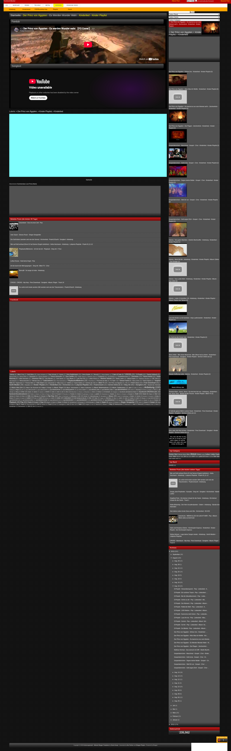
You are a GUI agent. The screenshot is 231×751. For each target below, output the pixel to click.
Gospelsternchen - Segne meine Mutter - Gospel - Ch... (192, 660)
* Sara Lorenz (136, 380)
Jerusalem (103, 396)
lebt (35, 398)
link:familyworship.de (80, 398)
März (174, 713)
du (67, 392)
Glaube (112, 394)
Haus (150, 394)
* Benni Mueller (86, 374)
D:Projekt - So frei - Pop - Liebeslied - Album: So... (190, 625)
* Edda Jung (80, 376)
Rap (41, 402)
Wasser (105, 404)
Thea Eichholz (31, 404)
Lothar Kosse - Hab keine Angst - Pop (22, 261)
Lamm (17, 398)
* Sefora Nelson (146, 380)
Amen (140, 387)
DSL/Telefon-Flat (221, 737)
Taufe (22, 404)
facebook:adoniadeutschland (128, 392)
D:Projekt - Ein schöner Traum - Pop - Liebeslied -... (191, 592)
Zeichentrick (21, 406)
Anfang (11, 389)
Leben (29, 398)
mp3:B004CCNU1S (96, 400)
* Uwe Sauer (40, 383)
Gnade (124, 394)
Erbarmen (87, 392)
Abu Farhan (130, 745)
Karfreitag (125, 396)
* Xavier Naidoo (77, 382)
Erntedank (107, 392)
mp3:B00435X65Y (68, 400)
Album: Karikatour (86, 387)
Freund (58, 394)
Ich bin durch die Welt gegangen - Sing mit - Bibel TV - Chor (29, 266)
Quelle (36, 402)
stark (12, 404)
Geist (91, 394)
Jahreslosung (94, 396)
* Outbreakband (47, 380)
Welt (134, 404)
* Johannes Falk (36, 378)
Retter (59, 402)
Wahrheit (98, 404)
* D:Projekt (138, 374)
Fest (43, 394)
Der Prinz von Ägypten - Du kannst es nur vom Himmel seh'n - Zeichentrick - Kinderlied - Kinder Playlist (185, 24)
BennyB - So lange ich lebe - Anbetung (31, 270)
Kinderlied (84, 15)
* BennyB (95, 374)
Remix (27, 5)
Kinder (132, 396)
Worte (157, 404)
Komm (138, 396)
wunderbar (12, 406)
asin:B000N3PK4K (55, 389)
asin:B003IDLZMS (94, 389)
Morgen (144, 398)
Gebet (79, 394)
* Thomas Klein (28, 382)
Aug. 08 (177, 694)
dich (58, 392)
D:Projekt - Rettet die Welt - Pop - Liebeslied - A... (190, 607)
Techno (37, 5)
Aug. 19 (177, 575)
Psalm (30, 402)
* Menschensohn (24, 380)
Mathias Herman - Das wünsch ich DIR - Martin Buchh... (192, 650)
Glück (118, 394)
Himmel (43, 396)
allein (130, 387)
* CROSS (127, 374)
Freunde (65, 394)
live (90, 398)
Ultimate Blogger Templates (101, 745)
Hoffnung (73, 396)
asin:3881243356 (30, 389)
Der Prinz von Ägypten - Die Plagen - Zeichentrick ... (191, 646)
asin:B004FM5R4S (121, 389)
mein (126, 398)
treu (55, 404)
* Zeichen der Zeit (90, 382)
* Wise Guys (60, 382)
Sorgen (152, 402)
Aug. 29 (177, 561)
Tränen (43, 404)
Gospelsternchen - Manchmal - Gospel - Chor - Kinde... (192, 653)
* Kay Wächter (48, 378)
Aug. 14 (177, 672)
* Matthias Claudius (143, 378)
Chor (22, 392)
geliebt (97, 394)
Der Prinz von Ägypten (35, 15)
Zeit (29, 406)
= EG (126, 382)
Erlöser (99, 392)
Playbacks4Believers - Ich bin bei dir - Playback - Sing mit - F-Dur (40, 249)
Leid (40, 398)
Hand (144, 394)
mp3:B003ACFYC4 (55, 400)
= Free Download (149, 383)
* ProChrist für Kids (101, 380)
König (156, 396)
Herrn (17, 396)
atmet (132, 389)
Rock (65, 402)
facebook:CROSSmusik (148, 392)
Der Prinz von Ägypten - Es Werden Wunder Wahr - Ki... (192, 643)
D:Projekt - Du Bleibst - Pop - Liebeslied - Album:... (190, 628)
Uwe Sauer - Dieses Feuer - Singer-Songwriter (25, 235)
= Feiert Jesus (134, 383)
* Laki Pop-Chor (81, 378)
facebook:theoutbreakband (18, 394)
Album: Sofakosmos (118, 387)
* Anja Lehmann (40, 374)
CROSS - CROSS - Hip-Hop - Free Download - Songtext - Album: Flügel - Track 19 (37, 282)
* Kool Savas (59, 378)
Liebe (58, 398)
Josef (118, 396)
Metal (47, 5)
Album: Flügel (58, 387)
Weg (110, 404)
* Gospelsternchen (122, 376)
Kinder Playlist (99, 15)
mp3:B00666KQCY (110, 400)
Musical (121, 400)
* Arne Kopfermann (72, 374)
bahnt (144, 389)
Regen (48, 402)
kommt (151, 396)
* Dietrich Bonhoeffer (56, 376)
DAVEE (47, 392)
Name (145, 400)
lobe (96, 398)
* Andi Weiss (30, 374)
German (58, 5)
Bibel (155, 389)
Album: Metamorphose (101, 387)
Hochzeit (65, 396)
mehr (120, 398)
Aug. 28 (177, 564)
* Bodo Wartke (105, 374)
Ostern (156, 400)
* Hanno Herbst (147, 376)
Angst (17, 389)
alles (135, 387)
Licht (52, 398)
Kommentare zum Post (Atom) (27, 184)
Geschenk (105, 394)
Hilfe (28, 396)
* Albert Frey (20, 374)
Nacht (139, 400)
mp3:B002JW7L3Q (14, 400)
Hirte (59, 396)
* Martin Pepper (131, 378)
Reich (54, 402)
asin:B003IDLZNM (107, 389)
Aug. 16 (177, 582)
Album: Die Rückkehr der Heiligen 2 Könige (38, 387)
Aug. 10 (177, 687)
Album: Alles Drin (17, 387)
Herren (11, 396)
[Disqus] (88, 145)
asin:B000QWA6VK (68, 389)
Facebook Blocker (9, 1)
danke (35, 392)
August (175, 558)
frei (53, 394)
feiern (37, 394)
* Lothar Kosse (92, 378)
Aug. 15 (177, 586)
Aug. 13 (177, 676)
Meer (115, 398)
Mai (174, 709)
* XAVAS (68, 382)
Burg (17, 392)
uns (68, 404)
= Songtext (139, 385)
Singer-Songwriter (128, 402)
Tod (38, 404)
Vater (80, 404)
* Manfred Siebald (105, 378)
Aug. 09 (177, 690)
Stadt (159, 402)
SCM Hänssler (90, 402)
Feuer (48, 394)
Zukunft (39, 406)
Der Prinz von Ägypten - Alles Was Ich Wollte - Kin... (191, 635)
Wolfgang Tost (149, 404)
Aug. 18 (177, 579)
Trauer (50, 404)
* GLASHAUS (111, 376)
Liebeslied (67, 398)
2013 (173, 551)
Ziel (34, 406)
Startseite (15, 15)
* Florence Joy (91, 376)
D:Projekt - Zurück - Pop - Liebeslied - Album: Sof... (190, 621)
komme (145, 396)
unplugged (62, 404)
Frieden (72, 394)
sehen (110, 402)
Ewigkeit (115, 392)
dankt (41, 392)
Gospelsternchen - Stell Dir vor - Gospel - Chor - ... (190, 664)
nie (151, 400)
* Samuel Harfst (124, 380)
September (176, 554)
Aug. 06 (177, 697)
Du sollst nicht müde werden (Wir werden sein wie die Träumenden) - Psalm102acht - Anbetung (50, 287)
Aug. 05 (177, 701)
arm (22, 389)
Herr (156, 394)
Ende (80, 392)
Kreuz (11, 398)
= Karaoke (27, 385)
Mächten (108, 398)
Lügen (102, 398)
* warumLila (50, 382)
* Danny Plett (22, 376)
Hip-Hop (51, 396)
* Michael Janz (35, 380)
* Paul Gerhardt (60, 380)
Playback (12, 402)
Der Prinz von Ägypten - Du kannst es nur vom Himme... (192, 639)
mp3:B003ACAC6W (41, 400)
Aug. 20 (177, 572)
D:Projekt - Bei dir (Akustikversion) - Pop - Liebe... (190, 596)
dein (53, 392)
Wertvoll (140, 404)
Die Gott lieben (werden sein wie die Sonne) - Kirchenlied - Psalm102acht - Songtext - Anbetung (41, 239)
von (92, 404)
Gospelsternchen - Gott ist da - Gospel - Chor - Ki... (190, 657)
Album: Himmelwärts (72, 387)
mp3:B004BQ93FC (82, 400)
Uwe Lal (74, 404)
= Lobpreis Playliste (81, 385)
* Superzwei (18, 382)
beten (150, 389)
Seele (97, 402)
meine (132, 398)
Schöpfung (73, 402)
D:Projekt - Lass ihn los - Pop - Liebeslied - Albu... (190, 618)
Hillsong (36, 396)
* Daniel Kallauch (151, 374)
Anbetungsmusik (88, 745)
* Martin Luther (119, 378)
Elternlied (74, 392)
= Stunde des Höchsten (153, 385)
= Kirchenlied (66, 385)
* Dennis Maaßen (43, 376)
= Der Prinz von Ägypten (26, 111)
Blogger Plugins (140, 745)
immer (85, 396)
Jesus (111, 396)
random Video (72, 5)
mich (137, 398)
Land (22, 398)
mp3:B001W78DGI (153, 398)
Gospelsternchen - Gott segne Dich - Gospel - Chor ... (191, 668)
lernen (47, 398)
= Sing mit (126, 385)
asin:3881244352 (43, 389)
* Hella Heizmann (23, 378)
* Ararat (61, 374)
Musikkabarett (129, 400)
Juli (174, 705)
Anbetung (149, 387)
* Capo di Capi (116, 374)
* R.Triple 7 (113, 380)
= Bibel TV (101, 383)
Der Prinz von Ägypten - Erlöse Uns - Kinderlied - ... (190, 632)
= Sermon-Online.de (113, 385)
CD (7, 5)
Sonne (146, 402)
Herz (23, 396)
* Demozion (32, 376)
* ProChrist (91, 380)
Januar (175, 720)
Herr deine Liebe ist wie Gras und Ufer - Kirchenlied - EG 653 (190, 511)
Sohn (140, 402)
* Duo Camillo (69, 376)
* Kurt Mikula (69, 378)
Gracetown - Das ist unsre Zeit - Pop (31, 223)
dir (63, 392)
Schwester (81, 402)
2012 (173, 724)
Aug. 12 (177, 679)
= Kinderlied (58, 111)
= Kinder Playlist (45, 111)
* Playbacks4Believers (75, 380)
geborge (85, 394)
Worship (16, 5)
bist (12, 392)
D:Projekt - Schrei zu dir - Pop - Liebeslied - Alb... (190, 600)
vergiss (87, 404)
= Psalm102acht (98, 385)
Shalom (116, 402)
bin (160, 389)
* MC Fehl (154, 378)
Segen (104, 402)
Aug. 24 (177, 568)
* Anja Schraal (52, 374)
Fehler (32, 394)
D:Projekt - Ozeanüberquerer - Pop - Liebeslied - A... (191, 589)
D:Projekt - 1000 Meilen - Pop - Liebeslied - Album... (191, 610)
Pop (21, 402)
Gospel (130, 394)
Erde (93, 392)
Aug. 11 (177, 683)
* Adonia (11, 374)
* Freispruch (101, 376)
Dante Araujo (114, 745)
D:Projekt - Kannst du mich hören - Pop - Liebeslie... (191, 614)
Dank (29, 392)
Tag (17, 404)
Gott (136, 394)
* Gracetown (135, 376)
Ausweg (138, 389)
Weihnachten (118, 404)
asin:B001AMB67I (82, 389)
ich (79, 396)
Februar (175, 716)
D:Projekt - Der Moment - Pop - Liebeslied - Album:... (191, 603)
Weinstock (128, 404)
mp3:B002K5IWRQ (27, 400)
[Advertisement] (27, 201)
